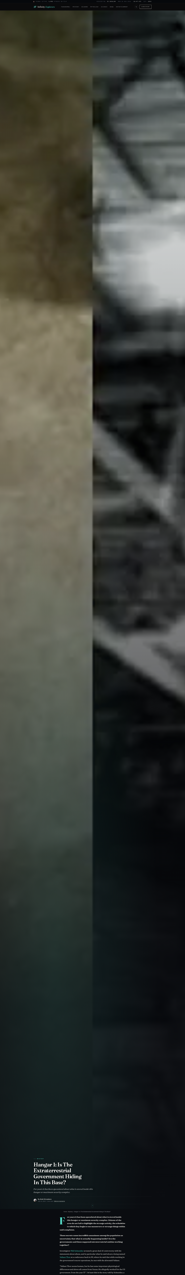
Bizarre (85, 6)
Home (65, 1211)
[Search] (136, 7)
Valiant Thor (65, 1257)
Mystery (76, 6)
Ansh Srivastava (45, 1199)
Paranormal (65, 6)
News (112, 6)
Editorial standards (59, 1201)
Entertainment (122, 6)
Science (104, 6)
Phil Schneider (77, 1251)
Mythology (94, 6)
